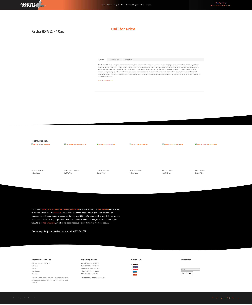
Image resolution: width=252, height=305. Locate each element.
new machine (103, 209)
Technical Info (114, 59)
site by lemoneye (234, 298)
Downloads (128, 59)
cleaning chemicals (71, 209)
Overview (101, 59)
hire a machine (49, 223)
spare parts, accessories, (52, 209)
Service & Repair (132, 5)
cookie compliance (215, 298)
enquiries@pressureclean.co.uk (220, 5)
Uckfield (57, 213)
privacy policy (225, 298)
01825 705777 (221, 3)
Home (103, 5)
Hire (122, 5)
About (109, 5)
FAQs (142, 5)
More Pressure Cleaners (105, 80)
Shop (115, 5)
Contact (148, 5)
